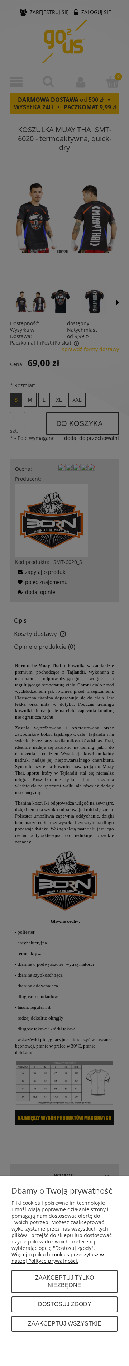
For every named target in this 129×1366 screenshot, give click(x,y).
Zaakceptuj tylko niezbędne (64, 1281)
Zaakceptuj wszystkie (64, 1323)
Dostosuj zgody (64, 1304)
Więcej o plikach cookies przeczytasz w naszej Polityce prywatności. (57, 1257)
